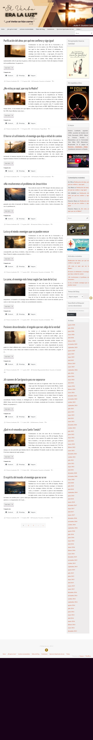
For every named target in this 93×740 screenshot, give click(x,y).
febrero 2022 (71, 447)
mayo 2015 (71, 579)
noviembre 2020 (72, 476)
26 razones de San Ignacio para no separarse (24, 379)
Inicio (4, 654)
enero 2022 (71, 450)
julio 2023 (71, 408)
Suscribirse (71, 314)
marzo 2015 (71, 586)
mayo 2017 (71, 508)
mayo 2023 (71, 415)
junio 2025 (71, 354)
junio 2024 (71, 376)
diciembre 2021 (72, 454)
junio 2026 (71, 331)
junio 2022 (71, 434)
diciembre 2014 (72, 592)
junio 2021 (71, 463)
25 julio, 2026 (25, 470)
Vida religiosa (45, 224)
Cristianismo (36, 129)
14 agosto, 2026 (26, 176)
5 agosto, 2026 (26, 272)
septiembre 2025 (72, 347)
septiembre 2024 (72, 370)
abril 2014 (71, 618)
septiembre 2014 (72, 602)
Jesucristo (34, 224)
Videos (68, 654)
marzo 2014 (71, 621)
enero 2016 (71, 554)
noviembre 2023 (72, 399)
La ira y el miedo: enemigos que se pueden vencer (26, 231)
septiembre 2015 (72, 566)
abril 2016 (71, 544)
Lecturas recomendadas (24, 654)
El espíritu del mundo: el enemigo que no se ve (25, 477)
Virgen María (43, 129)
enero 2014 (71, 628)
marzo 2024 (71, 386)
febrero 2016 (71, 550)
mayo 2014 (71, 615)
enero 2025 (71, 367)
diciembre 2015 (72, 557)
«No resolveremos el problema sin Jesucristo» (25, 184)
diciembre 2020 (72, 473)
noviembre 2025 (72, 344)
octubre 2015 (72, 563)
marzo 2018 (71, 502)
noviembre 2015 (72, 560)
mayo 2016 (71, 541)
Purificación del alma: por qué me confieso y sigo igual (29, 40)
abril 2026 (71, 338)
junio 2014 (71, 612)
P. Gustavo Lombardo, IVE (12, 81)
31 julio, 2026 (25, 422)
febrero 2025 (71, 363)
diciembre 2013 (72, 631)
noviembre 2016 (72, 521)
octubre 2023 (72, 402)
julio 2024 (71, 373)
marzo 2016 (71, 547)
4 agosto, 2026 (26, 320)
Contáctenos (44, 654)
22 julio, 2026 (25, 518)
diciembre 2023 (72, 396)
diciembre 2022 (72, 425)
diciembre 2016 (72, 518)
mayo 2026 (71, 334)
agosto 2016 (71, 531)
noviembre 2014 (72, 595)
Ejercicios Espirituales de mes (56, 654)
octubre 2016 (72, 524)
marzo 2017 (71, 515)
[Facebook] (90, 298)
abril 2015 (71, 582)
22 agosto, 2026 (26, 81)
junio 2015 (71, 576)
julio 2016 (71, 534)
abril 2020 (71, 483)
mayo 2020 (71, 479)
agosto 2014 (71, 605)
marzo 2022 (71, 444)
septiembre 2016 (72, 528)
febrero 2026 (71, 341)
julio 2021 (71, 460)
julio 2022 (71, 431)
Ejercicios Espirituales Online (78, 147)
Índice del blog (35, 654)
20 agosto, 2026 (26, 129)
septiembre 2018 (72, 492)
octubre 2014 (72, 599)
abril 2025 (71, 360)
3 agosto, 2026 (26, 370)
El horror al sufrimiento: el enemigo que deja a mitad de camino (33, 136)
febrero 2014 (71, 624)
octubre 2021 (72, 457)
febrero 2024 (71, 389)
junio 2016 (71, 537)
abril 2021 (71, 470)
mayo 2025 (71, 357)
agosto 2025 (71, 350)
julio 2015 (71, 573)
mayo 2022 (71, 437)
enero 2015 (71, 589)
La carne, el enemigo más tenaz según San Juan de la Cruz (30, 279)
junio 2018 (71, 496)
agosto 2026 (71, 325)
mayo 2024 (71, 379)
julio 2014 (71, 608)
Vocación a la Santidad (45, 81)
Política (40, 224)
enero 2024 (71, 392)
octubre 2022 (72, 428)
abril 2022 (71, 441)
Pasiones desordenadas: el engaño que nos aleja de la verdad (32, 327)
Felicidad (34, 370)
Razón (47, 370)
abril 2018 (71, 499)
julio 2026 (71, 328)
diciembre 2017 (72, 505)
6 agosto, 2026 (26, 224)
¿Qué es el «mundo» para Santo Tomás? (22, 429)
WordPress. (88, 656)
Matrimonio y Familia (37, 422)
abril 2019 (71, 489)
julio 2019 (71, 486)
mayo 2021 (71, 466)
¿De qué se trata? (12, 654)
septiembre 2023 (72, 405)
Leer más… (8, 68)
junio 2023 (71, 412)
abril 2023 (71, 418)
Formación (36, 81)
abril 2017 (71, 512)
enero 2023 (71, 421)
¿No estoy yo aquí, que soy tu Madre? (21, 88)
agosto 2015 (71, 570)
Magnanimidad (41, 370)
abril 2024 (71, 383)
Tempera (82, 656)
